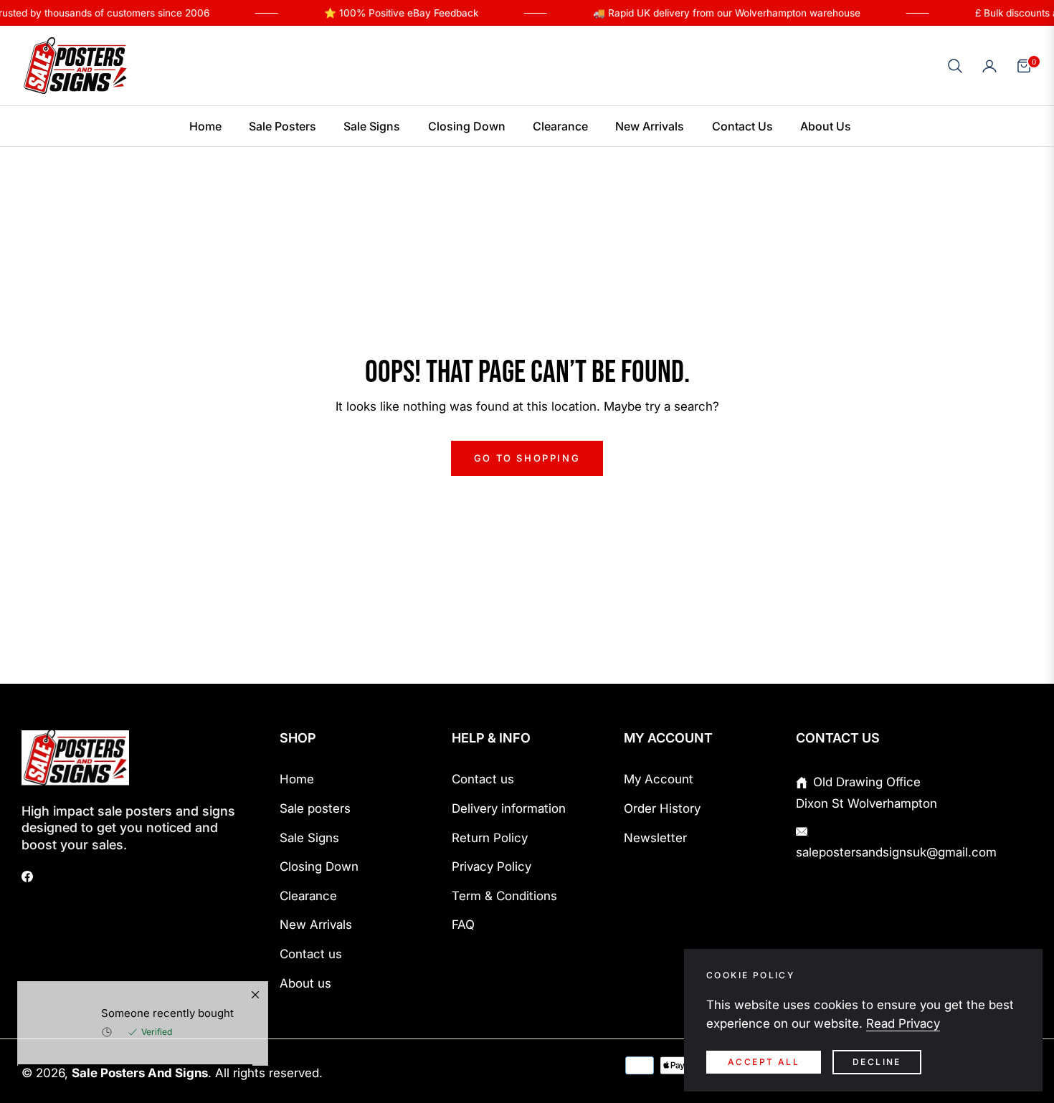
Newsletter (655, 838)
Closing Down (319, 866)
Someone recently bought (167, 1033)
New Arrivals (316, 924)
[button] (955, 66)
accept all (763, 1061)
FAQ (463, 924)
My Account (658, 779)
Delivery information (509, 808)
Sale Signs (309, 838)
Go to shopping (527, 458)
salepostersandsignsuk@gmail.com (896, 852)
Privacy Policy (491, 866)
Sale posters (315, 808)
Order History (662, 808)
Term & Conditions (504, 896)
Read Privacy (903, 1023)
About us (305, 983)
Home (297, 779)
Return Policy (490, 838)
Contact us (311, 954)
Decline (877, 1061)
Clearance (308, 896)
